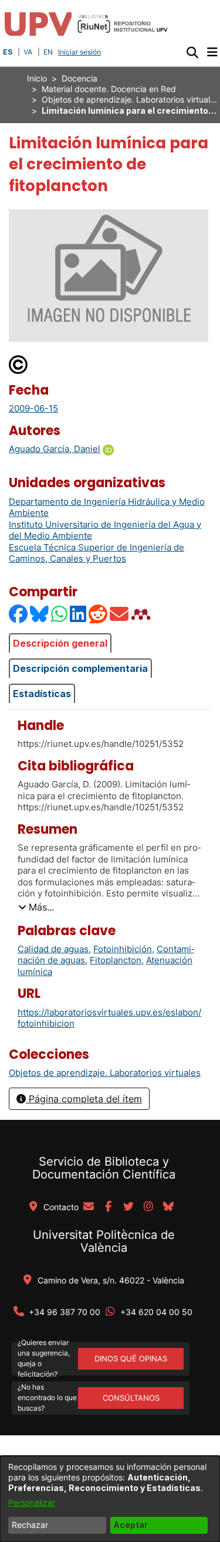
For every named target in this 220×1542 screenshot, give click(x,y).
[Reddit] (99, 614)
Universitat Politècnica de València (104, 1241)
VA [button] (27, 51)
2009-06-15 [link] (33, 408)
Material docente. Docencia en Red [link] (109, 89)
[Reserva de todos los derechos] (19, 363)
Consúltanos (131, 1397)
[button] (192, 52)
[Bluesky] (40, 614)
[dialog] (110, 1499)
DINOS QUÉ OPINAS (130, 1358)
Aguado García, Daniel (54, 448)
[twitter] (128, 1207)
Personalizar (31, 1502)
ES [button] (7, 51)
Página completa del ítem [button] (84, 1099)
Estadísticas (42, 693)
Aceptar (130, 1525)
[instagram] (148, 1207)
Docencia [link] (79, 78)
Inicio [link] (37, 78)
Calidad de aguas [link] (53, 949)
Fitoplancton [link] (115, 960)
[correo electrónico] (89, 1207)
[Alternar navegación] (212, 52)
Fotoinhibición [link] (122, 949)
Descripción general (60, 643)
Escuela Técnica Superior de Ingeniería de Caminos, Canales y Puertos (96, 553)
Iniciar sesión (80, 51)
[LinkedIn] (78, 614)
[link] (105, 1072)
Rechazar (30, 1525)
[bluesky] (168, 1207)
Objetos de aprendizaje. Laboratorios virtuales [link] (130, 99)
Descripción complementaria (80, 668)
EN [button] (48, 51)
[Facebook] (19, 614)
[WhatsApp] (60, 614)
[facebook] (109, 1207)
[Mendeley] (142, 614)
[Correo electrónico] (120, 614)
